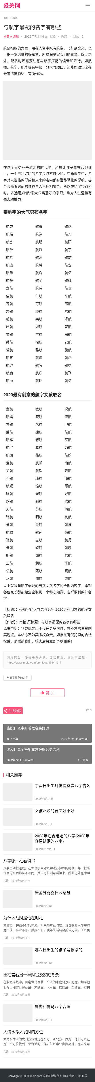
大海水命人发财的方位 (23, 1031)
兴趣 (64, 36)
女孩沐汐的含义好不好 (54, 810)
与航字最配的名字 (17, 677)
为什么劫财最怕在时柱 (23, 917)
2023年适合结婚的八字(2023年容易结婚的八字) (62, 838)
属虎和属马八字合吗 (52, 1006)
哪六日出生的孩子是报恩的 (58, 949)
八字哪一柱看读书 (19, 860)
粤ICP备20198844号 (75, 1076)
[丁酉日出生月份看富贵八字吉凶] (17, 792)
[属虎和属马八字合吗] (17, 1013)
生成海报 (14, 710)
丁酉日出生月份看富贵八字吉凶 (62, 785)
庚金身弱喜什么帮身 (52, 892)
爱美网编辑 (11, 36)
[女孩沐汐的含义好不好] (17, 817)
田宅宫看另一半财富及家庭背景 (31, 974)
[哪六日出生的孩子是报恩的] (17, 956)
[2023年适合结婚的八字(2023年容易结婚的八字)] (17, 842)
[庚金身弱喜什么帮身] (17, 899)
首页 (6, 18)
